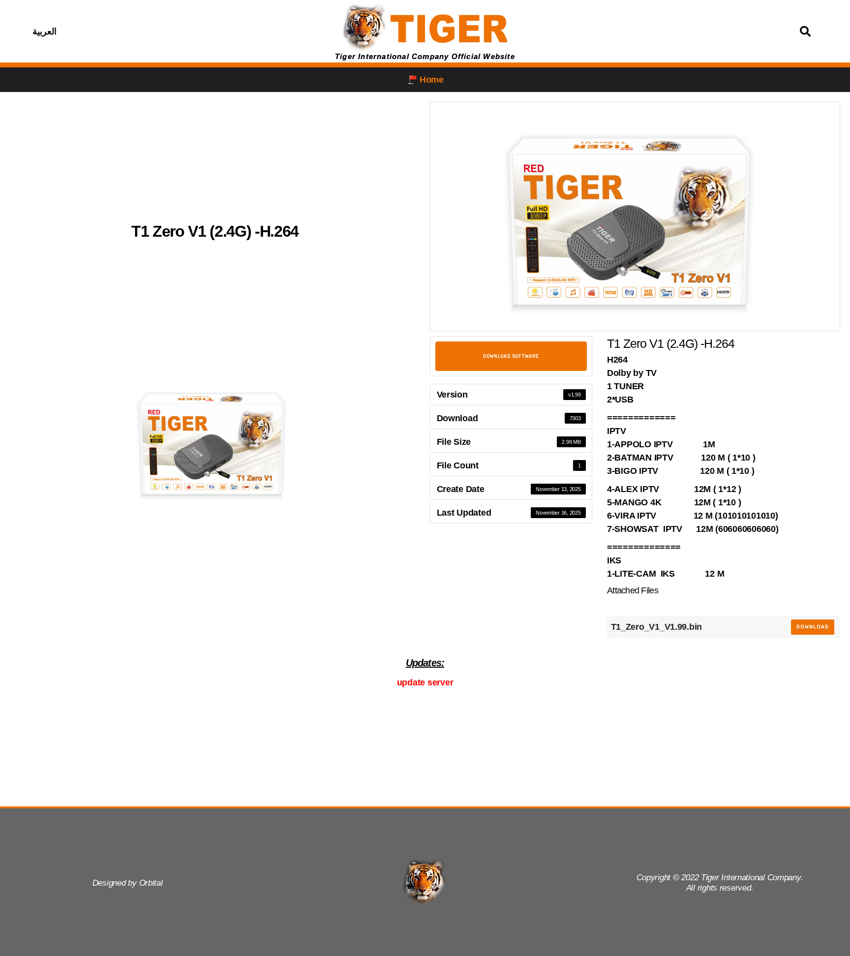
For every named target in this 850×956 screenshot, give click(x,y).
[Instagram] (172, 31)
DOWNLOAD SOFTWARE (511, 356)
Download (812, 627)
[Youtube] (196, 31)
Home (432, 80)
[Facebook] (147, 31)
